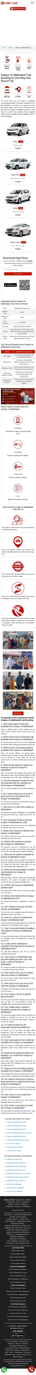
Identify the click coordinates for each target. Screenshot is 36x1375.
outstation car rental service (22, 1111)
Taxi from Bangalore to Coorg (17, 1272)
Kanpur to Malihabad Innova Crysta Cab (19, 1133)
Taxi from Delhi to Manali (18, 1263)
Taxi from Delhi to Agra (17, 1250)
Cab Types (18, 1228)
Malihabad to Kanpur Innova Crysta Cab (19, 1173)
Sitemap (17, 1350)
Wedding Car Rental (17, 1236)
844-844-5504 (19, 8)
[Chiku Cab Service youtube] (18, 1331)
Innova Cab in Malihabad (14, 1184)
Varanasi (24, 1204)
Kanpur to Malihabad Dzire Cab (16, 1122)
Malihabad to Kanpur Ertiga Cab (16, 1166)
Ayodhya (18, 1206)
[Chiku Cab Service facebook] (15, 1331)
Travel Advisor (18, 1352)
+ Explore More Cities (18, 1210)
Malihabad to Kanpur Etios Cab (16, 1170)
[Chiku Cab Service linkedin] (22, 1331)
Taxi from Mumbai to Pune (17, 1301)
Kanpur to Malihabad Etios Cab (16, 1129)
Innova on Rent (12, 1219)
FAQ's (6, 1352)
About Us (18, 1343)
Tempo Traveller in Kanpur (15, 1147)
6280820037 (23, 1326)
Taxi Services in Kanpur (14, 1150)
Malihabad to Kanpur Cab (14, 1159)
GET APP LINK (18, 273)
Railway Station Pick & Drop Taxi (17, 1232)
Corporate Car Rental (17, 1239)
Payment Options (24, 1348)
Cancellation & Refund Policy (17, 1345)
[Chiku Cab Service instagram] (16, 1331)
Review (25, 1343)
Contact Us (11, 1343)
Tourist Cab (23, 1219)
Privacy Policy (24, 1341)
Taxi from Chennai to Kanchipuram (18, 1319)
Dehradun (26, 1206)
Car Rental (8, 1214)
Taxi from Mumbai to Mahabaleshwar (18, 1294)
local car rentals (5, 1076)
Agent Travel (26, 1354)
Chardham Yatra (22, 1234)
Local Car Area (12, 1241)
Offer (11, 1352)
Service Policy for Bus (11, 1348)
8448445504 (13, 1326)
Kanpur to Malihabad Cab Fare (16, 1136)
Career (19, 1354)
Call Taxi (27, 1228)
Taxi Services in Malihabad (15, 1191)
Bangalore (20, 1200)
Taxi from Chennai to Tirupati (17, 1313)
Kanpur (10, 47)
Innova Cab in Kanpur (13, 1143)
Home (4, 47)
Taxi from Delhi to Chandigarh (17, 1257)
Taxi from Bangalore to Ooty (18, 1275)
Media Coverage (18, 1356)
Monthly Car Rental (12, 1225)
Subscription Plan (23, 1221)
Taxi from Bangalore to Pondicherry (17, 1279)
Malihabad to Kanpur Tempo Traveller (18, 1177)
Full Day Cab (10, 1243)
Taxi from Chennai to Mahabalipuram (18, 1316)
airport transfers (5, 760)
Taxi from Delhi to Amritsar (17, 1260)
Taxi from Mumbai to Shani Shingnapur (17, 1291)
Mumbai (10, 1204)
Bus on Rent (21, 1217)
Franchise (27, 1352)
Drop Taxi (10, 1230)
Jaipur (17, 1204)
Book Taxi (10, 1234)
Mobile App (8, 1354)
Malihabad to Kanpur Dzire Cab (16, 1163)
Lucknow (25, 1202)
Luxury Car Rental (17, 1223)
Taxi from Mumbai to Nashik (18, 1297)
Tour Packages (10, 1221)
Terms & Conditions (12, 1341)
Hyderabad (9, 1206)
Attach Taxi (26, 1225)
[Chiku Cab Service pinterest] (20, 1331)
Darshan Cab (9, 1228)
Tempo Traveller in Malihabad (15, 1188)
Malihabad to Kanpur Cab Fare (16, 1180)
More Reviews (18, 713)
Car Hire (12, 1217)
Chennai (28, 1200)
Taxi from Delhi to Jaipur (18, 1254)
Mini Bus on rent (22, 1230)
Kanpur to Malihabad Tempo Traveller (18, 1140)
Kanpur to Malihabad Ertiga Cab (16, 1125)
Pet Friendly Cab (23, 1243)
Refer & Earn (9, 1350)
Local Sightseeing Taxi (22, 1214)
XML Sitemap (25, 1350)
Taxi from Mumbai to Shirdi (18, 1288)
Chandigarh (10, 1202)
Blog (14, 1354)
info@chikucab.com (18, 1328)
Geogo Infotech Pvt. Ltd (18, 1365)
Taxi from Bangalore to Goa (18, 1282)
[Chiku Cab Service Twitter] (13, 1331)
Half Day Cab (23, 1241)
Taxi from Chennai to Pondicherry (18, 1310)
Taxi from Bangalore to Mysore (18, 1269)
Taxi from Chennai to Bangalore (18, 1307)
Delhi (18, 1202)
